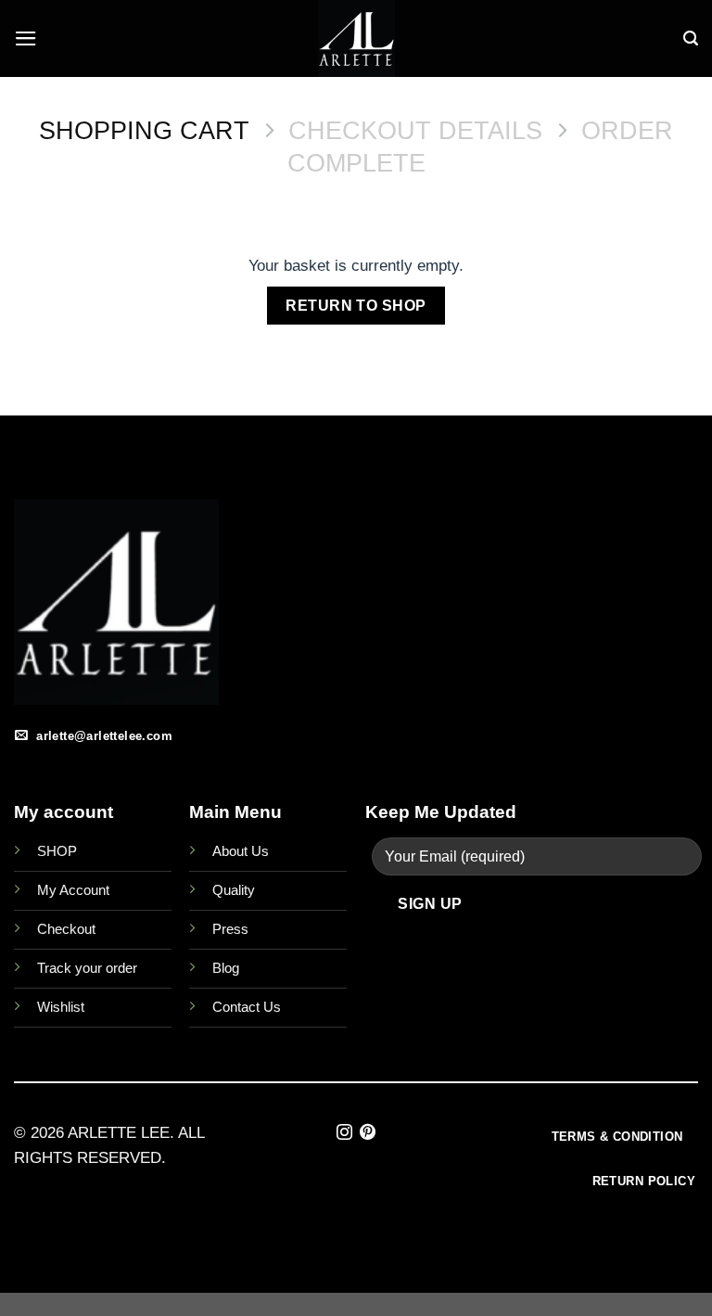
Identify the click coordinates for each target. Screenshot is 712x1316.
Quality (233, 890)
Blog (225, 968)
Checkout (66, 929)
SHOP (57, 851)
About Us (240, 851)
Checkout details (415, 131)
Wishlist (60, 1007)
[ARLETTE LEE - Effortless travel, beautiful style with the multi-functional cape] (356, 38)
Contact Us (246, 1007)
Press (230, 929)
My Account (73, 890)
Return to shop (356, 305)
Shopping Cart (144, 131)
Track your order (87, 968)
